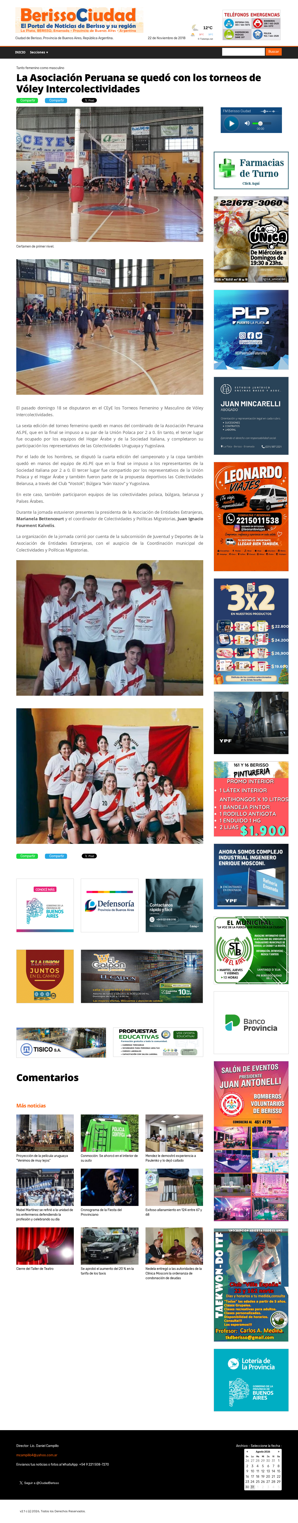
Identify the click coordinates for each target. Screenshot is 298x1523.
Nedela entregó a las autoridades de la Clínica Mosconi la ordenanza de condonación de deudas (174, 1273)
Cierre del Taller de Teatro (35, 1269)
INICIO (20, 52)
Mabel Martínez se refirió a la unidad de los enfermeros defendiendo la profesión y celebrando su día (44, 1214)
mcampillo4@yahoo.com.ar (36, 1455)
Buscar (273, 52)
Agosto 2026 (263, 1451)
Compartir (27, 100)
